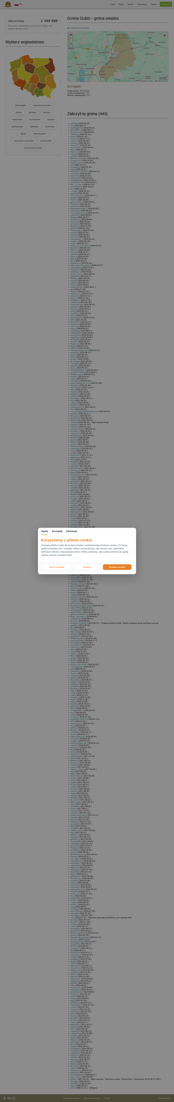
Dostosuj (87, 567)
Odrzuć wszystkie (56, 567)
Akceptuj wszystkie (117, 567)
